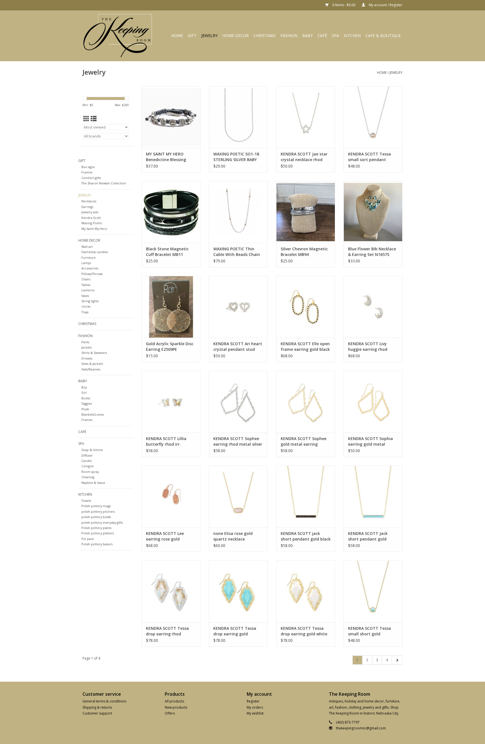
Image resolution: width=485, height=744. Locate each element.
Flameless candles (94, 252)
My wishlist (255, 713)
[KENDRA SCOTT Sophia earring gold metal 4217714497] (373, 401)
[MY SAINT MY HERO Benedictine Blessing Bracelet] (170, 117)
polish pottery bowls (96, 517)
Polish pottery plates (96, 528)
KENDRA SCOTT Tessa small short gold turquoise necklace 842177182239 (369, 631)
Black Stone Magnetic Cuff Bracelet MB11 (167, 251)
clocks (85, 306)
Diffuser (87, 455)
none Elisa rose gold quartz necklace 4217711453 (233, 536)
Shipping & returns (97, 707)
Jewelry (209, 35)
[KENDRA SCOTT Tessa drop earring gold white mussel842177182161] (305, 591)
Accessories (89, 268)
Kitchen (352, 35)
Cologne (87, 466)
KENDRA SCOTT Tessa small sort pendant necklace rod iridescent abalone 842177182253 (370, 156)
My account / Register (385, 5)
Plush (85, 409)
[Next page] (397, 660)
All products (174, 701)
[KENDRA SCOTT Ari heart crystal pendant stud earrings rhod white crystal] (238, 307)
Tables (85, 285)
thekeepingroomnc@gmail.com (361, 728)
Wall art (87, 246)
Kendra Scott (91, 218)
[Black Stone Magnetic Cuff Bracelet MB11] (170, 212)
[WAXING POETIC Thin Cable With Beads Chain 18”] (238, 212)
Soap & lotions (92, 450)
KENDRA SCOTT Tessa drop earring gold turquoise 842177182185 (236, 631)
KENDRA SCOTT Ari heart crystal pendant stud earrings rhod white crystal (237, 346)
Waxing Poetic (91, 223)
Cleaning (87, 477)
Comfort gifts (91, 178)
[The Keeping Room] (120, 35)
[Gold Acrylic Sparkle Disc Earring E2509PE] (170, 307)
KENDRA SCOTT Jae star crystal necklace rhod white (304, 156)
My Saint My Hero (94, 228)
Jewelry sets (89, 212)
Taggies (86, 403)
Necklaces (88, 201)
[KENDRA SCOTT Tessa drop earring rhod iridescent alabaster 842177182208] (170, 591)
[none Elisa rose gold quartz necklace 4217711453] (238, 496)
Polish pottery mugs (96, 506)
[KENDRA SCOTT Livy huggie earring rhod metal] (373, 307)
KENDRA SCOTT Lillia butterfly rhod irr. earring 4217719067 (166, 441)
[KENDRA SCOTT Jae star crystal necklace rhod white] (305, 117)
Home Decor (235, 35)
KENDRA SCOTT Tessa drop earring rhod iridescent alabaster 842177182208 (167, 631)
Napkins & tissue (93, 482)
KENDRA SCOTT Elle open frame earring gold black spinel (305, 346)
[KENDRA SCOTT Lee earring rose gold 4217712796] (170, 496)
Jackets (86, 347)
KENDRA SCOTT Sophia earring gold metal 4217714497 (370, 441)
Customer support (97, 713)
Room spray (90, 472)
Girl (84, 392)
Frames (86, 172)
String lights (90, 301)
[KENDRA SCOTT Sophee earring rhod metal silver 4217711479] (238, 401)
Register (253, 701)
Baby (307, 35)
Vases (85, 296)
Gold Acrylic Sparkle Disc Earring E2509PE (169, 346)
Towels (86, 500)
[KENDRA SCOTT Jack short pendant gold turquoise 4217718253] (373, 496)
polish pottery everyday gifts (102, 522)
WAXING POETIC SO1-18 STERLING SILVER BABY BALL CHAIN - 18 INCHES (236, 156)
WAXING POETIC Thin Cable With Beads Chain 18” (236, 251)
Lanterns (87, 290)
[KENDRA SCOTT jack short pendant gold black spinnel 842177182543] (305, 496)
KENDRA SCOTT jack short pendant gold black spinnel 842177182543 (306, 536)
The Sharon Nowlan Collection (103, 183)
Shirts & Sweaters (94, 353)
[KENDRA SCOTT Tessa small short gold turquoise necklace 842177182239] (373, 591)
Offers (170, 713)
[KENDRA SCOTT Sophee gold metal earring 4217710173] (305, 401)
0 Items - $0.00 (343, 5)
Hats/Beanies (90, 369)
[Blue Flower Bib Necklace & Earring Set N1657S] (373, 212)
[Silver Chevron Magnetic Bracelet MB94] (305, 212)
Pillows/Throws (91, 274)
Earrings (87, 207)
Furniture (88, 257)
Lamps (86, 263)
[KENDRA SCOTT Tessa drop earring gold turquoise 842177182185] (238, 591)
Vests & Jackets (92, 363)
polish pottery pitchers (98, 511)
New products (176, 707)
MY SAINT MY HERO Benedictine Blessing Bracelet (166, 156)
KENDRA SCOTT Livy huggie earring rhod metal (367, 346)
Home (177, 35)
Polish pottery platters (97, 533)
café (322, 35)
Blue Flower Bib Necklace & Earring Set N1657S (372, 251)
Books (85, 398)
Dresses (86, 358)
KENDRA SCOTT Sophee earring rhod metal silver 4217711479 (237, 441)
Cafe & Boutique (383, 35)
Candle (86, 461)
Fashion (289, 35)
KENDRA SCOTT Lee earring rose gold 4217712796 (165, 536)
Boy (84, 387)
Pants (85, 342)
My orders (255, 707)
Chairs (85, 279)
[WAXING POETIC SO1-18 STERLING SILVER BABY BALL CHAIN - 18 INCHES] (238, 117)
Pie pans (87, 539)
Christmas (264, 35)
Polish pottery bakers (97, 544)
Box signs (88, 167)
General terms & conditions (104, 701)
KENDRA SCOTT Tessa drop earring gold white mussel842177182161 (304, 631)
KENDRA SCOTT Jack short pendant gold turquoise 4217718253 (369, 536)
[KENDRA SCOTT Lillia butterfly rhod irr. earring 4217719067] (170, 401)
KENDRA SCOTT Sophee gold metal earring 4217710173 (303, 441)
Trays (84, 312)
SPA (335, 35)
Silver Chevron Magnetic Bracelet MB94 (304, 251)
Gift (192, 35)
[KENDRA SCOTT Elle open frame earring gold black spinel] (305, 307)
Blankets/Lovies (92, 414)
